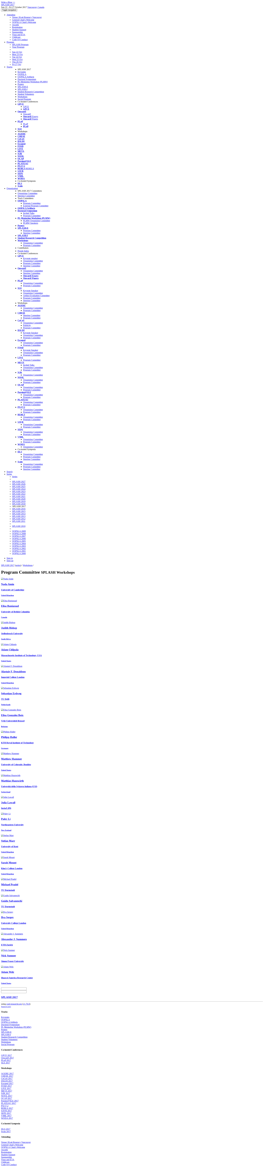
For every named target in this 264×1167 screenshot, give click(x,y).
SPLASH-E (23, 87)
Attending (11, 15)
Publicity (27, 325)
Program (10, 42)
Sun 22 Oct (17, 52)
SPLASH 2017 (7, 565)
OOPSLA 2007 (19, 536)
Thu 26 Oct (17, 62)
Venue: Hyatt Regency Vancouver (27, 17)
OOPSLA (22, 74)
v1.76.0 (26, 1004)
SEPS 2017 (6, 1113)
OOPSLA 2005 (19, 541)
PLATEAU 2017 (8, 1103)
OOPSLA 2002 (19, 548)
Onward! (27, 114)
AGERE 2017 (7, 1073)
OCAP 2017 (6, 1098)
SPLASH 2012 (18, 519)
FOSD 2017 (6, 1086)
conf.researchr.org (14, 1004)
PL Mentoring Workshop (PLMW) (33, 82)
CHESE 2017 (7, 1076)
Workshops (22, 96)
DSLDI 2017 (7, 1081)
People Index (23, 251)
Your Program (18, 47)
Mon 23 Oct (17, 54)
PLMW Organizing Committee (36, 220)
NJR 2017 (5, 1093)
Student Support (19, 30)
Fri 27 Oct (16, 64)
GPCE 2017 (6, 1055)
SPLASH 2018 (18, 504)
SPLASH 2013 (18, 516)
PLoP (25, 124)
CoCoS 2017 (7, 1078)
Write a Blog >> (8, 2)
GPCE (26, 106)
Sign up (10, 560)
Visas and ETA (18, 34)
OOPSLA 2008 (19, 533)
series (18, 565)
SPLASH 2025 (18, 486)
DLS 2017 (5, 1129)
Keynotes (22, 72)
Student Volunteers (26, 94)
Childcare (16, 37)
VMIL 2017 (6, 1116)
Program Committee (32, 203)
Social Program (24, 99)
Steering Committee (26, 196)
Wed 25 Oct (17, 59)
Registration (17, 27)
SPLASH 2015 (18, 511)
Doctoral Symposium (27, 79)
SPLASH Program (20, 44)
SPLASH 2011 (18, 521)
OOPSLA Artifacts (26, 77)
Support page (6, 1007)
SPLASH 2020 (18, 499)
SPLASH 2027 (18, 481)
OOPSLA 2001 (19, 551)
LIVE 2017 (6, 1088)
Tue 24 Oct (17, 57)
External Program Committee (35, 206)
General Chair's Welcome (23, 20)
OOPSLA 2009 (19, 531)
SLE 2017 (5, 1063)
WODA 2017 (7, 1118)
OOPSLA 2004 (19, 543)
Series (14, 476)
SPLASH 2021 (18, 496)
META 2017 (6, 1091)
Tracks (9, 67)
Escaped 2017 (7, 1083)
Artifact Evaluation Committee (36, 295)
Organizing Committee (27, 193)
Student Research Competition (31, 92)
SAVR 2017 (6, 1111)
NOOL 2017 (6, 1096)
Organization (12, 188)
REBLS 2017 (7, 1108)
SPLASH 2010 (18, 526)
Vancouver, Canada (35, 7)
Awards (15, 25)
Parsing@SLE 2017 (10, 1101)
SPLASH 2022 (18, 494)
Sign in (10, 558)
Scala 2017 (6, 1131)
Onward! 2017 (7, 1058)
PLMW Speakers (30, 223)
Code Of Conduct (20, 39)
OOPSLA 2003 (19, 546)
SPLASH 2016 (18, 509)
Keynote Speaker (30, 290)
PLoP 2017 (6, 1060)
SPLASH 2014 (18, 514)
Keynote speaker (30, 258)
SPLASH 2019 (18, 501)
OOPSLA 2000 (19, 553)
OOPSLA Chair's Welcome (24, 22)
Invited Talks (28, 213)
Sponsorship (17, 32)
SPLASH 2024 (18, 489)
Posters (21, 84)
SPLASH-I (22, 89)
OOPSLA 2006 (19, 538)
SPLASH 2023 (18, 491)
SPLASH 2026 (18, 484)
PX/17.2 (4, 1106)
